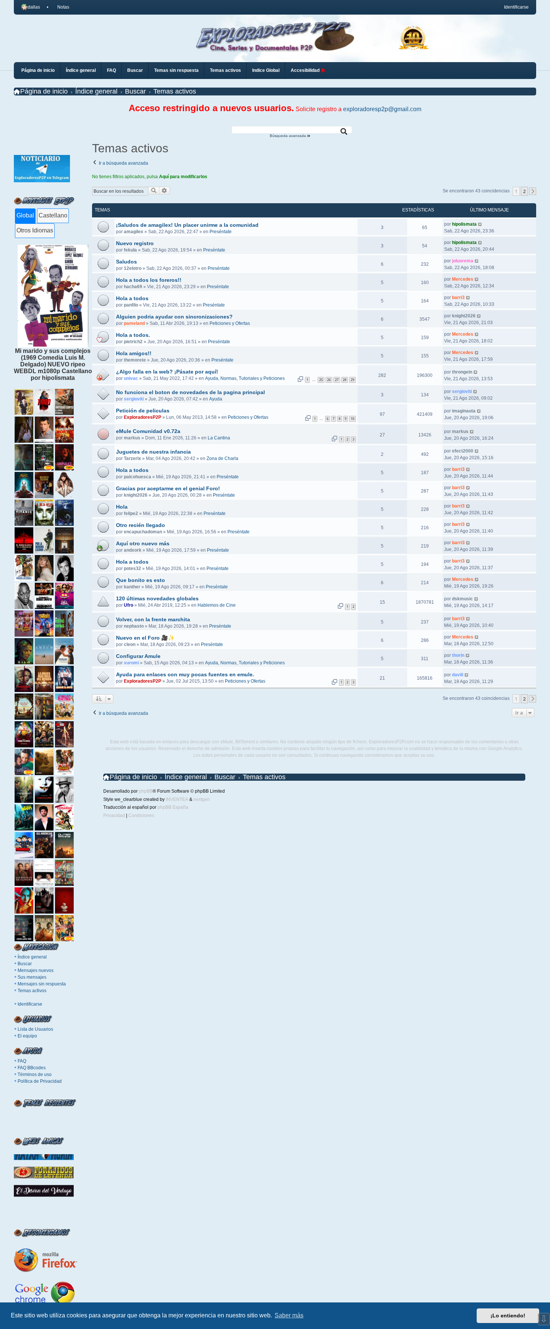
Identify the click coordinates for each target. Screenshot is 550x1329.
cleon (129, 644)
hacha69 (133, 286)
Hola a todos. (133, 335)
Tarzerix (132, 458)
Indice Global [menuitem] (265, 70)
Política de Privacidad (40, 1081)
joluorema (462, 260)
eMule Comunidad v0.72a (148, 431)
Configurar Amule (138, 656)
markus (132, 438)
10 (352, 418)
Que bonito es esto (140, 580)
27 (337, 379)
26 (329, 379)
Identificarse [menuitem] (516, 7)
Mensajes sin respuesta (42, 984)
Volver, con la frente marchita (153, 619)
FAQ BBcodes (32, 1067)
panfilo (131, 305)
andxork (132, 550)
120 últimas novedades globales (157, 598)
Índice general (32, 957)
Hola (122, 507)
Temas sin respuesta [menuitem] (176, 70)
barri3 (458, 297)
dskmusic (462, 598)
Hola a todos (132, 298)
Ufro (128, 605)
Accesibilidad (306, 70)
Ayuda (215, 399)
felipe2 (131, 513)
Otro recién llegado (140, 525)
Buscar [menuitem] (135, 70)
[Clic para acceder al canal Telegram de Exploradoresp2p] (42, 180)
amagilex (133, 231)
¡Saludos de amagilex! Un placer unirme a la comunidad (187, 225)
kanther (132, 586)
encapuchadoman (143, 531)
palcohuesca (137, 476)
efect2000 (462, 451)
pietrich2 (133, 341)
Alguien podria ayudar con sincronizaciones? (174, 317)
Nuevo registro (135, 243)
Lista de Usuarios (35, 1029)
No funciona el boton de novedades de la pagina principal (190, 392)
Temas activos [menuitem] (225, 70)
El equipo (27, 1036)
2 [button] (524, 191)
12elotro (132, 268)
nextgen (201, 799)
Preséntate (221, 231)
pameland (134, 323)
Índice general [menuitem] (81, 70)
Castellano (53, 215)
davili (457, 674)
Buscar (25, 963)
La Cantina (219, 438)
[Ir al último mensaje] (480, 224)
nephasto (134, 626)
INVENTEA (177, 799)
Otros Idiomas (34, 230)
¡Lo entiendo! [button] (508, 1316)
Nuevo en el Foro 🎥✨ (145, 638)
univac (131, 378)
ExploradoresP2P (142, 417)
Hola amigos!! (134, 353)
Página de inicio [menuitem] (38, 70)
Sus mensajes (32, 977)
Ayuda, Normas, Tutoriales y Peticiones (245, 378)
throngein (462, 372)
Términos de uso (35, 1074)
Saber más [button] (289, 1315)
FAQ (22, 1061)
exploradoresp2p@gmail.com (382, 109)
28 (344, 379)
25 (321, 379)
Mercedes (462, 279)
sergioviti (134, 399)
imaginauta (464, 411)
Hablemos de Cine (217, 605)
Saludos (126, 262)
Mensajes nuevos (36, 970)
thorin (458, 655)
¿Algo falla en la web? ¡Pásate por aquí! (167, 372)
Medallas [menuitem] (30, 7)
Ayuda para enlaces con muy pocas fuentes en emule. (185, 674)
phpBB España (173, 807)
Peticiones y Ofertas (230, 323)
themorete (135, 360)
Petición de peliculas (142, 411)
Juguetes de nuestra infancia (153, 452)
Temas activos (32, 990)
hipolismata (464, 224)
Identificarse (30, 1004)
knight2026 (464, 315)
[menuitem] (60, 7)
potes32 (132, 568)
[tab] (25, 215)
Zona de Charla (222, 458)
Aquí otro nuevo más (142, 543)
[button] (533, 191)
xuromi (131, 662)
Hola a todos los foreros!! (148, 280)
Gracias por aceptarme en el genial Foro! (168, 488)
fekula (130, 250)
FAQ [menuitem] (111, 70)
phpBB (146, 791)
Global (25, 215)
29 (352, 379)
